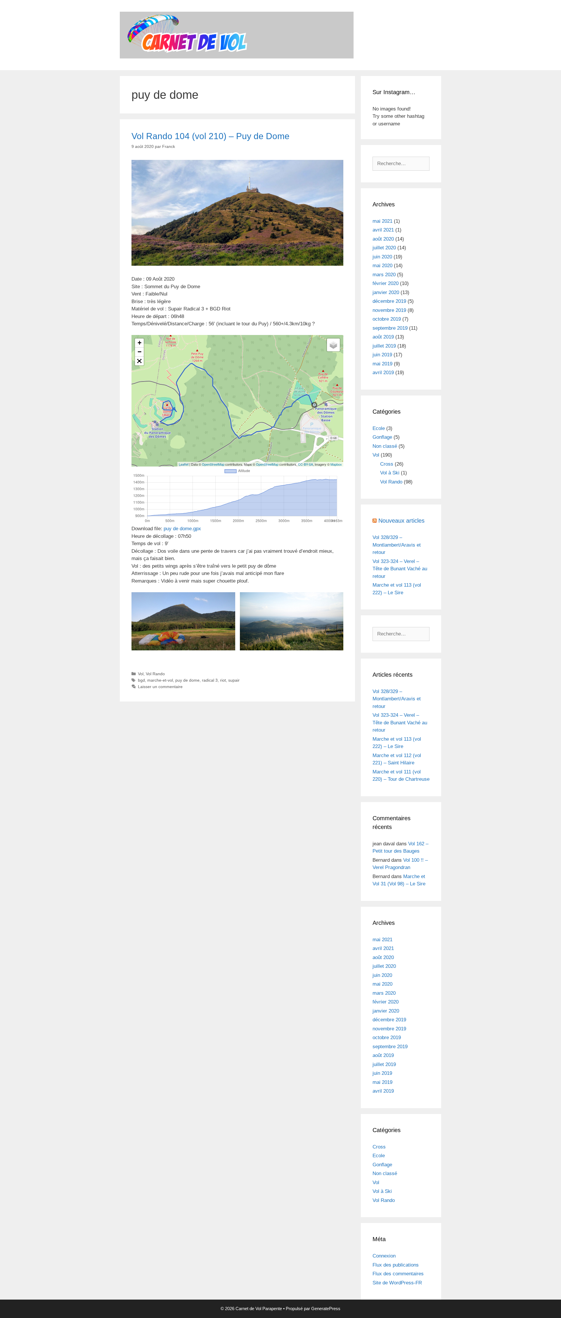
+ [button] (139, 342)
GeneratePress (325, 1308)
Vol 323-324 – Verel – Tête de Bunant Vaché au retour (400, 569)
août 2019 (383, 337)
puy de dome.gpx (182, 528)
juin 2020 (382, 257)
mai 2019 (382, 364)
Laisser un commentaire (160, 686)
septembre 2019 (390, 328)
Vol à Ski (389, 473)
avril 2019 (383, 372)
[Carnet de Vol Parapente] (237, 34)
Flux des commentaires (398, 1273)
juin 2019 (382, 354)
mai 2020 (382, 265)
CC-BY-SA (305, 464)
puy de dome (187, 680)
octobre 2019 (387, 319)
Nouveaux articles (401, 520)
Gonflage (382, 437)
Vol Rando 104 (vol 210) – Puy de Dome (210, 136)
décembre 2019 (389, 301)
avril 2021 (383, 230)
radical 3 (210, 680)
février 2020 (386, 283)
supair (234, 680)
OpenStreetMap (213, 464)
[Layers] (333, 344)
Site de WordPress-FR (397, 1283)
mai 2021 (382, 221)
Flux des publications (396, 1265)
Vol (140, 673)
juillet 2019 (384, 346)
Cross (386, 464)
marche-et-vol (160, 680)
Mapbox (336, 464)
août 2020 (383, 239)
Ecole (379, 428)
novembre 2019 (389, 310)
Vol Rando (155, 673)
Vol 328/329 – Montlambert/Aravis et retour (397, 545)
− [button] (139, 351)
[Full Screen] (139, 361)
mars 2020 (384, 274)
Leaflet (183, 464)
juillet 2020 (384, 248)
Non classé (385, 446)
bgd (141, 680)
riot (223, 680)
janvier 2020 (386, 292)
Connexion (384, 1256)
